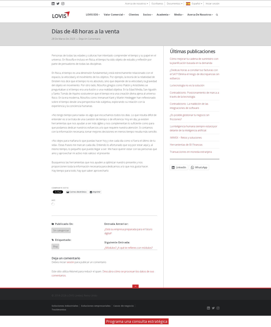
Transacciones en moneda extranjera (191, 152)
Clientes (134, 14)
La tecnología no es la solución (187, 85)
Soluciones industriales (65, 305)
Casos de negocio (123, 305)
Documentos (173, 3)
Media (178, 14)
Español (196, 3)
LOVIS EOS (92, 14)
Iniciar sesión (212, 3)
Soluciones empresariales (96, 305)
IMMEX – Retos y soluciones (186, 137)
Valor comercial (113, 14)
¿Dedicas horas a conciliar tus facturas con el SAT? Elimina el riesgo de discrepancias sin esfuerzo (194, 74)
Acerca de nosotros (135, 3)
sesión (70, 262)
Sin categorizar (61, 230)
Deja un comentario (90, 38)
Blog (55, 246)
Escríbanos (157, 3)
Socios (147, 14)
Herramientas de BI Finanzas (186, 144)
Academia (162, 14)
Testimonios (59, 309)
